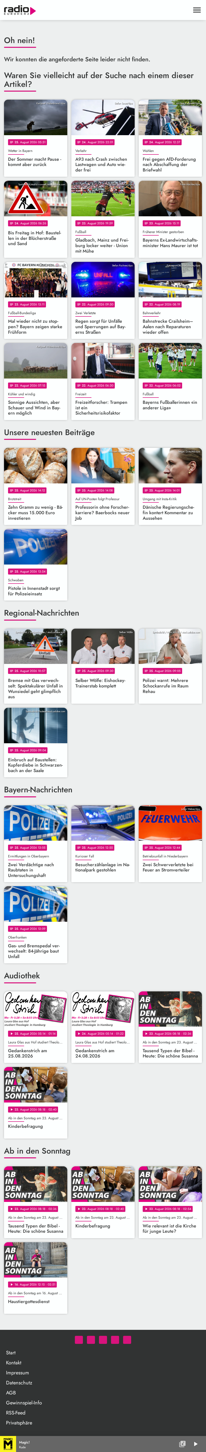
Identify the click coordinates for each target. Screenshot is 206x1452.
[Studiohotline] (127, 1340)
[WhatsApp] (79, 1340)
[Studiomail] (115, 1340)
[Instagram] (103, 1340)
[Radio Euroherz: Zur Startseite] (97, 10)
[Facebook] (91, 1340)
